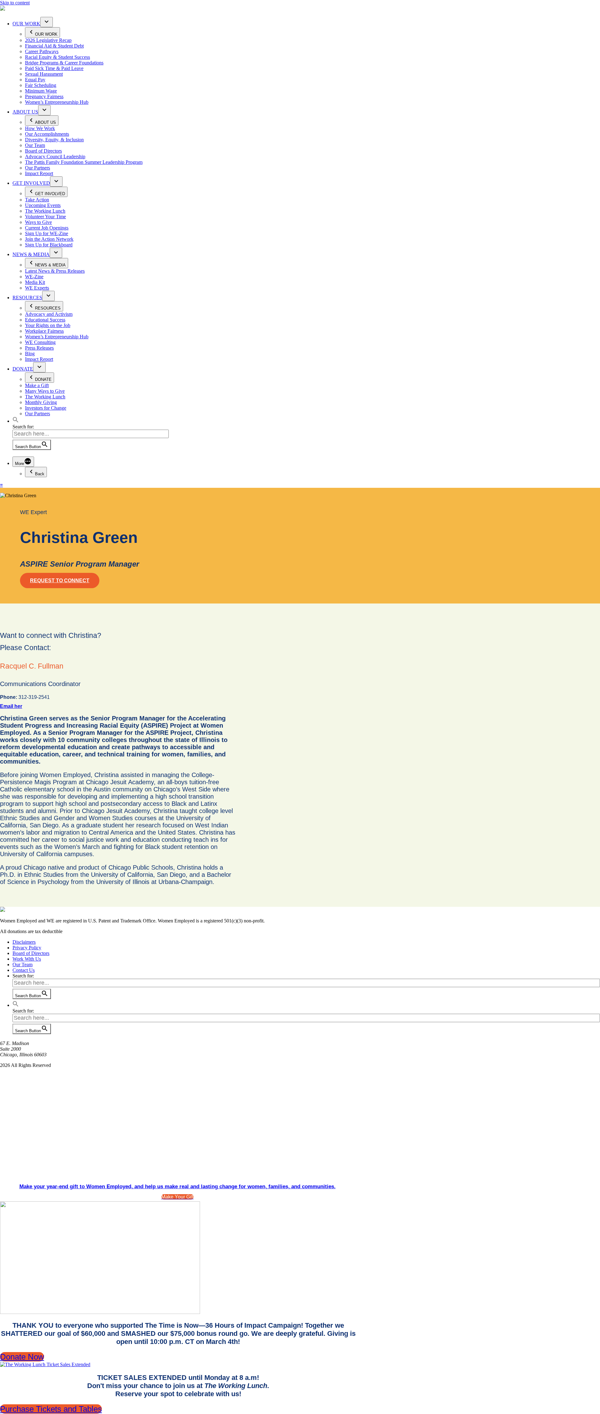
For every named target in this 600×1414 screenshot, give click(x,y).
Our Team (35, 145)
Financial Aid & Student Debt (54, 45)
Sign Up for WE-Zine (46, 233)
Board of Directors (43, 151)
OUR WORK (26, 23)
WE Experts (37, 287)
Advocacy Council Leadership (55, 156)
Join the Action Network (49, 239)
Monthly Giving (41, 402)
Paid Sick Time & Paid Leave (54, 68)
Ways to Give (38, 222)
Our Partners (37, 167)
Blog (30, 353)
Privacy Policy (26, 947)
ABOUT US (25, 111)
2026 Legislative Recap (48, 40)
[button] (15, 421)
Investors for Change (45, 408)
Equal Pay (35, 79)
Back (39, 474)
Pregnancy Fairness (44, 96)
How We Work (40, 128)
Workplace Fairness (44, 331)
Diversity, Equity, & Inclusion (54, 139)
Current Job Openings (46, 227)
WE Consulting (40, 342)
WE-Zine (34, 276)
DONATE (22, 368)
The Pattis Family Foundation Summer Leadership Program (83, 162)
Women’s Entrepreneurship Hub (56, 102)
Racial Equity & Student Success (57, 57)
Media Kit (35, 282)
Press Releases (39, 348)
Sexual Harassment (44, 74)
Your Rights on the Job (47, 325)
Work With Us (26, 959)
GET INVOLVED (31, 183)
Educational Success (45, 319)
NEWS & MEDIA (31, 254)
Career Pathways (41, 51)
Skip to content (15, 2)
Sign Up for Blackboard (48, 244)
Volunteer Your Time (45, 216)
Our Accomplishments (47, 134)
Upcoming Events (43, 205)
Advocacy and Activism (48, 314)
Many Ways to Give (45, 391)
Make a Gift (37, 385)
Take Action (37, 199)
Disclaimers (24, 942)
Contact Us (23, 970)
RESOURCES (27, 297)
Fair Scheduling (40, 85)
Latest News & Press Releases (55, 271)
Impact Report (39, 173)
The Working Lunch (45, 211)
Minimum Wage (41, 90)
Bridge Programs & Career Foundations (64, 62)
